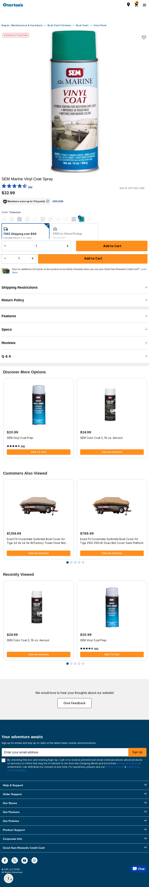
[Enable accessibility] (8, 878)
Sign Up (137, 752)
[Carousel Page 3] (75, 562)
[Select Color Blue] (21, 219)
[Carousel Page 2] (71, 562)
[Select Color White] (91, 219)
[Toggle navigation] (144, 5)
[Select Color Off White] (67, 219)
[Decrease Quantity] (4, 258)
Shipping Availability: (17, 246)
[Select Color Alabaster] (5, 219)
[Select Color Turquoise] (83, 219)
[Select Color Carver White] (36, 219)
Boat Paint (82, 25)
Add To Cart (38, 451)
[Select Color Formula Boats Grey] (44, 219)
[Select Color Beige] (13, 219)
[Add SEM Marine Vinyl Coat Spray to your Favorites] (144, 37)
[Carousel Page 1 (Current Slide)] (67, 562)
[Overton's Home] (13, 5)
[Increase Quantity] (33, 258)
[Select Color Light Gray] (52, 219)
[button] (79, 271)
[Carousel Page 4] (79, 562)
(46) (30, 187)
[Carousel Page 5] (83, 562)
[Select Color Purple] (75, 219)
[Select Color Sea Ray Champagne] (29, 219)
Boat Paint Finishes (59, 25)
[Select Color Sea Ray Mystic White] (60, 219)
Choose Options (112, 451)
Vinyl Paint (100, 25)
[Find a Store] (128, 4)
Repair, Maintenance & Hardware (22, 25)
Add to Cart (92, 258)
